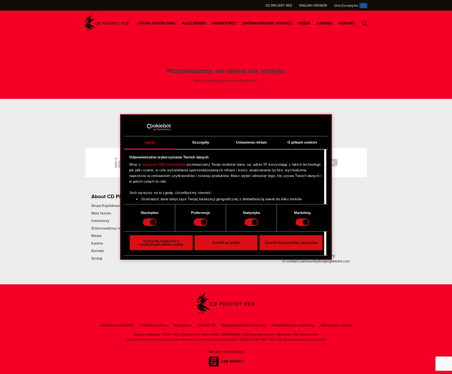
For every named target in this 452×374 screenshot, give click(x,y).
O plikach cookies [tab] (302, 142)
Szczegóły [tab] (200, 142)
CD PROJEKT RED (107, 22)
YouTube (332, 162)
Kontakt (347, 23)
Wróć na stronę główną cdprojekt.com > (226, 81)
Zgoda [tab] (150, 142)
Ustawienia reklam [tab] (251, 142)
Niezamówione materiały (293, 325)
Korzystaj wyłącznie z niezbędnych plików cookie (161, 242)
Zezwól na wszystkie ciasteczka (291, 243)
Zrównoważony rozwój (267, 23)
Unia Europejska (346, 5)
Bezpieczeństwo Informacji (244, 325)
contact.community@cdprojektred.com (317, 261)
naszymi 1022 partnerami (164, 164)
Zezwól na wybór (226, 243)
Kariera (324, 23)
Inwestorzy (224, 23)
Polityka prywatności (117, 325)
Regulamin (183, 325)
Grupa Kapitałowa (156, 23)
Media (304, 23)
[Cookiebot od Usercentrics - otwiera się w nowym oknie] (150, 127)
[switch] (200, 222)
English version (313, 5)
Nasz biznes (194, 23)
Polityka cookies (154, 325)
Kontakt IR (206, 325)
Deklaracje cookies (336, 325)
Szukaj (364, 23)
